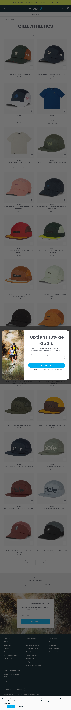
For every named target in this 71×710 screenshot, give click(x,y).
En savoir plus (6, 703)
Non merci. (46, 376)
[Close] (69, 697)
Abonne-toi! (46, 365)
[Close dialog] (67, 332)
